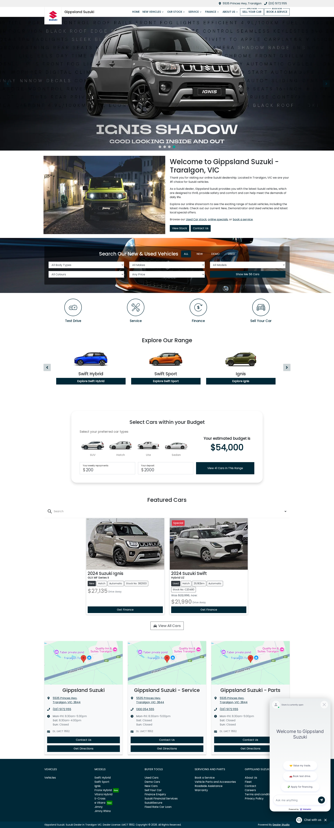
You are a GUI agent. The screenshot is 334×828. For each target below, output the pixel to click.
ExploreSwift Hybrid (90, 381)
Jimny (98, 807)
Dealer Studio (281, 824)
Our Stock (174, 12)
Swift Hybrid (102, 778)
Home (136, 12)
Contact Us (200, 228)
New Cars (151, 786)
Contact (250, 786)
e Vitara (99, 803)
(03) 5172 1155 (277, 3)
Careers (250, 790)
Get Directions (83, 749)
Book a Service (277, 12)
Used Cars (151, 778)
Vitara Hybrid (103, 794)
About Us (228, 12)
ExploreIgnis (240, 381)
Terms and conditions (259, 794)
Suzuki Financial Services (161, 798)
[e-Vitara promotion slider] (160, 147)
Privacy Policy (254, 798)
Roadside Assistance (208, 786)
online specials (218, 219)
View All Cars (169, 625)
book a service (243, 219)
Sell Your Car (251, 12)
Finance (210, 12)
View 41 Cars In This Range (225, 468)
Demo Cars (152, 782)
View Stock (179, 228)
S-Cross (99, 798)
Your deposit (147, 465)
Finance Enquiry (155, 794)
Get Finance (125, 610)
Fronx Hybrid (103, 790)
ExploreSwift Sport (166, 381)
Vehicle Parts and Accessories (215, 782)
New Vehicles (151, 12)
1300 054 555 (145, 709)
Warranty (201, 790)
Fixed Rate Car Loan (158, 807)
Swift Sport (101, 782)
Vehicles (50, 778)
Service (193, 12)
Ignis (97, 786)
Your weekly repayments (95, 465)
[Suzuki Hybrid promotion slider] (164, 147)
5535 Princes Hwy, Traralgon (242, 3)
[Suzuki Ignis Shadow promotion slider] (174, 147)
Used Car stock (196, 219)
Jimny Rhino (102, 811)
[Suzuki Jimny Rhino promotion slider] (169, 147)
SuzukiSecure (153, 803)
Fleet (248, 782)
